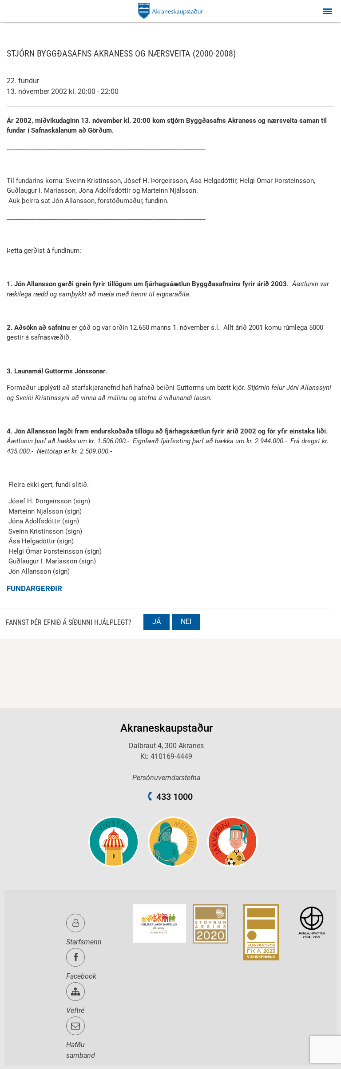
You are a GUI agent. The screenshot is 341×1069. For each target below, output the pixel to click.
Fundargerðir (34, 588)
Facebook (81, 976)
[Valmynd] (327, 11)
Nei (186, 621)
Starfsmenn (84, 942)
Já (156, 621)
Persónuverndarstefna (166, 777)
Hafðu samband (80, 1050)
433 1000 (174, 796)
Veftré (75, 1010)
